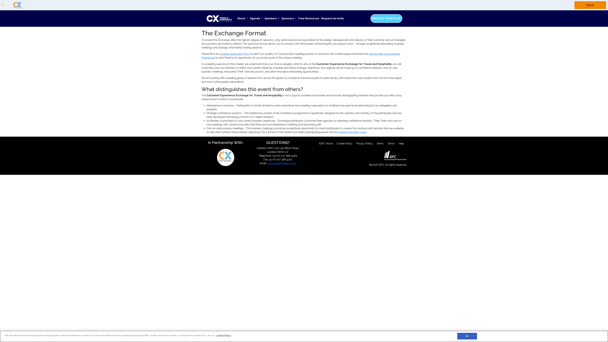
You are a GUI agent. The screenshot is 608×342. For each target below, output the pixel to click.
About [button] (241, 18)
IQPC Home (326, 143)
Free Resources (308, 18)
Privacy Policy (364, 143)
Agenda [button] (255, 18)
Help (401, 143)
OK (467, 336)
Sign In (590, 5)
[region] (304, 336)
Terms (380, 143)
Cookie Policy (344, 143)
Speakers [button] (271, 18)
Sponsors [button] (288, 18)
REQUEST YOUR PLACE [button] (386, 18)
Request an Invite (332, 18)
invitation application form (234, 53)
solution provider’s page (352, 132)
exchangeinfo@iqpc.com (281, 163)
